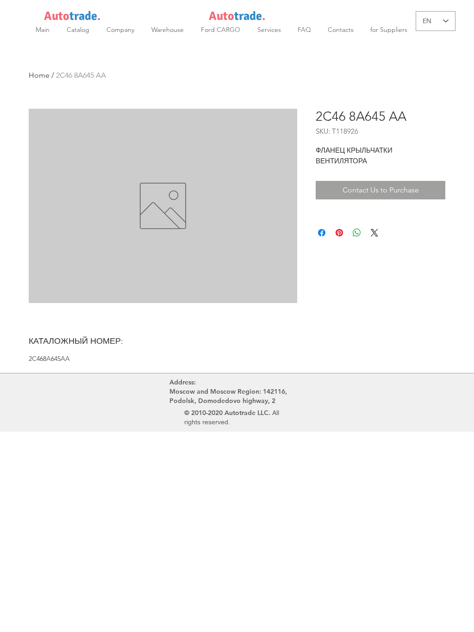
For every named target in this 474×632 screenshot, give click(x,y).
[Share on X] (374, 232)
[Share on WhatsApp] (356, 232)
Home (39, 75)
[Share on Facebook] (321, 232)
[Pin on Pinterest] (339, 232)
